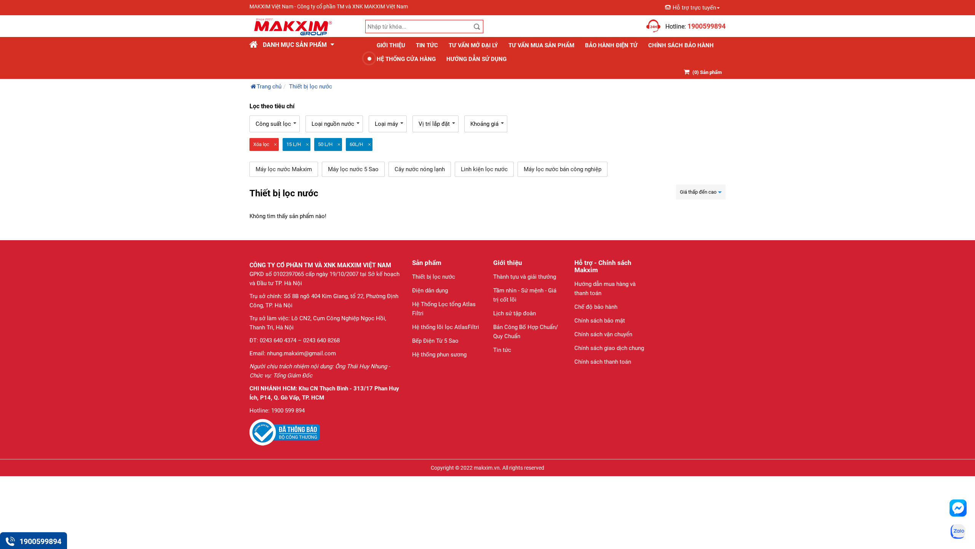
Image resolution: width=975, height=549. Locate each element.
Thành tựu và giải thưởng (524, 276)
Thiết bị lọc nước (433, 276)
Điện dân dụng (430, 290)
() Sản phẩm (707, 72)
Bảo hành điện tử (611, 45)
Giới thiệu (391, 45)
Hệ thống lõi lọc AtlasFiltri (445, 327)
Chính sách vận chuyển (603, 334)
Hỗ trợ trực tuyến (694, 7)
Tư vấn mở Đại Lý (473, 45)
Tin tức (427, 45)
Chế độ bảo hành (595, 306)
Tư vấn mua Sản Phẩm (541, 45)
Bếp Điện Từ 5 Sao (435, 340)
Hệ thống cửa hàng (406, 59)
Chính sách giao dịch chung (609, 348)
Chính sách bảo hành (681, 45)
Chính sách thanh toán (602, 361)
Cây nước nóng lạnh (420, 169)
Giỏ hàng (633, 22)
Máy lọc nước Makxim (284, 169)
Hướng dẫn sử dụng (476, 59)
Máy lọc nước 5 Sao (353, 169)
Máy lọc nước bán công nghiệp (562, 169)
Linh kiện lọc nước (484, 169)
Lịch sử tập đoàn (514, 313)
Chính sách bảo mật (599, 320)
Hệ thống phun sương (439, 354)
